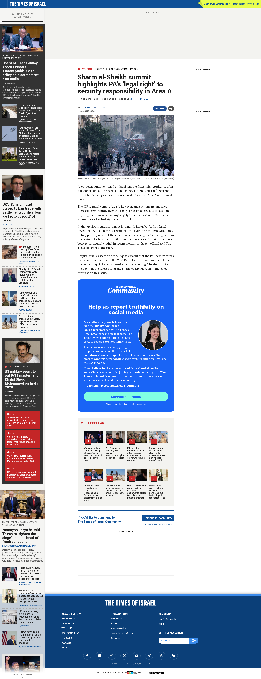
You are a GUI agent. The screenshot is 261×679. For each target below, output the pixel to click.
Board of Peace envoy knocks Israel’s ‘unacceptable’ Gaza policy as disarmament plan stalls (93, 492)
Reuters (24, 286)
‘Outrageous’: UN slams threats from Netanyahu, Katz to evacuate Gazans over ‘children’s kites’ (30, 133)
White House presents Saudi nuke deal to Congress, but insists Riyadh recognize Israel (157, 491)
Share (161, 108)
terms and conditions (120, 614)
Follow (101, 108)
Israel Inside (67, 623)
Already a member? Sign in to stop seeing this (126, 404)
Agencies (26, 333)
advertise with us (118, 628)
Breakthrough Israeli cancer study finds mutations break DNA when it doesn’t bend (157, 454)
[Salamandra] (156, 673)
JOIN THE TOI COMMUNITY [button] (158, 518)
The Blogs (66, 638)
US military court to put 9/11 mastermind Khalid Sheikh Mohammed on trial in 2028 (22, 379)
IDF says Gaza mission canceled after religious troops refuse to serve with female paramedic (136, 454)
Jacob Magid (86, 108)
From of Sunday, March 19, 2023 (117, 69)
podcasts (66, 643)
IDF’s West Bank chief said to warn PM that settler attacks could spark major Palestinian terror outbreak (30, 299)
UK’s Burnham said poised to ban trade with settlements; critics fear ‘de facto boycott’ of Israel (136, 491)
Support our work (126, 396)
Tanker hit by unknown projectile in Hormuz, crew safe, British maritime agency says (21, 421)
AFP (22, 142)
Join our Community (217, 3)
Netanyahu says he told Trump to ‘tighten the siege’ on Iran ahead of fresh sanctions (21, 536)
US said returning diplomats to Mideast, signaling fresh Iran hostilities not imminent (30, 617)
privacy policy (116, 618)
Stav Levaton (26, 310)
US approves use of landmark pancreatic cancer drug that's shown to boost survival (21, 475)
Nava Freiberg (27, 120)
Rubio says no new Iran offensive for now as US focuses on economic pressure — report (30, 573)
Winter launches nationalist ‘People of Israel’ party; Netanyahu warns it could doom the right (93, 454)
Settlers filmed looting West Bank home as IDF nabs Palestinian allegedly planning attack (30, 252)
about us (115, 623)
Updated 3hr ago (22, 366)
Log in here (167, 524)
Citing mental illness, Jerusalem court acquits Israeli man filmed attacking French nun (21, 441)
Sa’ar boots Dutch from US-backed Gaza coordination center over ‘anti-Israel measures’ (29, 154)
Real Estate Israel (70, 633)
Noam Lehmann (27, 331)
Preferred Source (139, 99)
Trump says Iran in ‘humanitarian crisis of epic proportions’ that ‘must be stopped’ (30, 637)
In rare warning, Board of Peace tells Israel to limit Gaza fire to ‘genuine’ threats (30, 110)
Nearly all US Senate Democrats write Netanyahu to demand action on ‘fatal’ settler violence (30, 276)
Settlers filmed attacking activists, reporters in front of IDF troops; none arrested (115, 490)
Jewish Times (68, 618)
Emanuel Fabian (25, 121)
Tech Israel (67, 628)
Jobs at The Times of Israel (122, 633)
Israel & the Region (71, 614)
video (64, 647)
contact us (115, 638)
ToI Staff (31, 142)
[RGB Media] (132, 672)
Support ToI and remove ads (245, 4)
